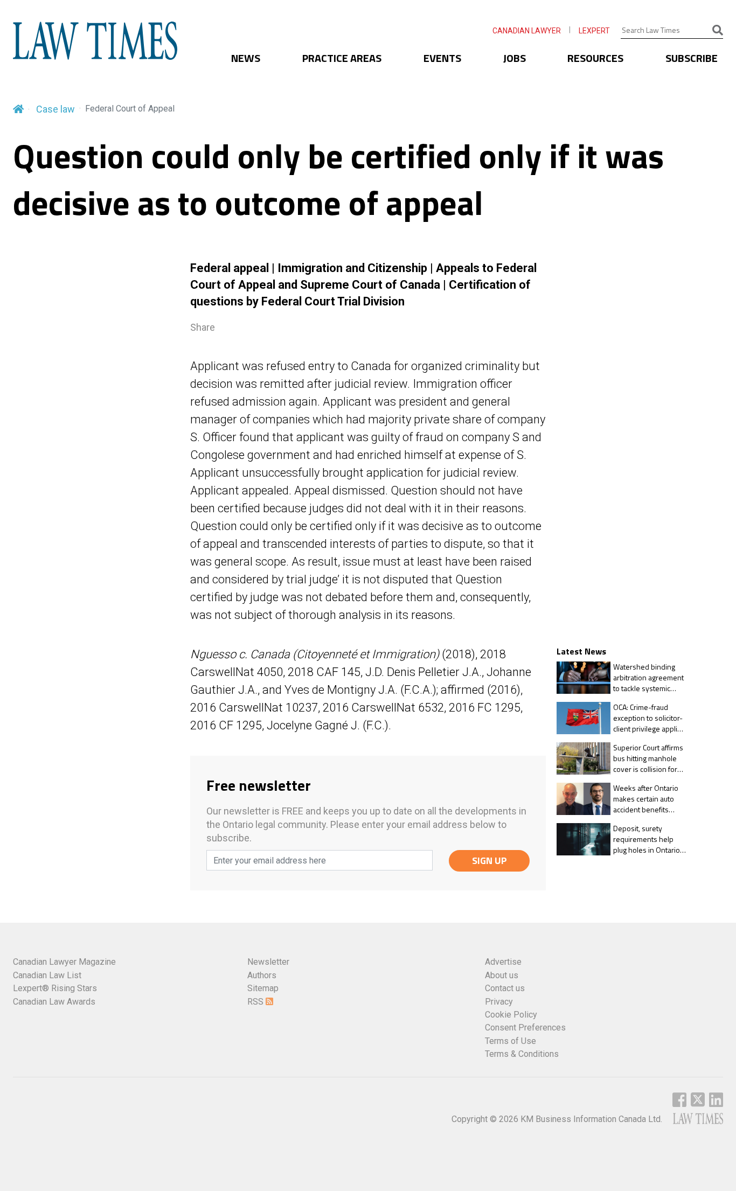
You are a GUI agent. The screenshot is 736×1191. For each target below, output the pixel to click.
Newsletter (268, 962)
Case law (55, 109)
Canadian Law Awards (54, 1002)
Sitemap (263, 988)
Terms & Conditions (522, 1054)
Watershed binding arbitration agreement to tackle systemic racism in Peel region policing (648, 677)
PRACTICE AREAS (341, 58)
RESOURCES (595, 58)
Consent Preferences (525, 1027)
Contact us (505, 988)
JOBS (514, 58)
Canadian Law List (47, 975)
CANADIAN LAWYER (526, 30)
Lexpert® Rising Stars (55, 988)
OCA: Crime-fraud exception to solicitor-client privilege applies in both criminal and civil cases (649, 718)
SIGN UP (489, 860)
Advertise (503, 962)
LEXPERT (594, 30)
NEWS (245, 58)
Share (202, 327)
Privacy (499, 1002)
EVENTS (442, 58)
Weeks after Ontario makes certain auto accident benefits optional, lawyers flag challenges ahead (647, 798)
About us (501, 975)
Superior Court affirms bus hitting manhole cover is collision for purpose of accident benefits (648, 758)
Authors (261, 975)
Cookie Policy (511, 1014)
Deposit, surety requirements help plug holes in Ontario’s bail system (649, 839)
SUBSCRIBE (691, 58)
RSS (256, 1002)
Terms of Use (510, 1041)
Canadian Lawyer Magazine (64, 962)
